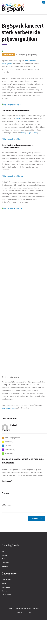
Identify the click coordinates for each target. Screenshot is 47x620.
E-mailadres (7, 481)
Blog (3, 551)
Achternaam (6, 505)
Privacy (11, 608)
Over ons (4, 555)
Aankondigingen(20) (12, 438)
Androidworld (6, 587)
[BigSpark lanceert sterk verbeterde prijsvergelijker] (23, 51)
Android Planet (6, 580)
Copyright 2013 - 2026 (23, 612)
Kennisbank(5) (10, 449)
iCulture (4, 591)
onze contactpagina (9, 408)
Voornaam (6, 493)
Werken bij (5, 566)
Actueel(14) (9, 442)
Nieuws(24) (9, 453)
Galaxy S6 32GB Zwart (29, 133)
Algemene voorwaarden (23, 608)
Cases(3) (8, 446)
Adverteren (5, 562)
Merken (4, 559)
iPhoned (4, 583)
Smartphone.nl (6, 595)
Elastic (18, 118)
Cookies (36, 608)
